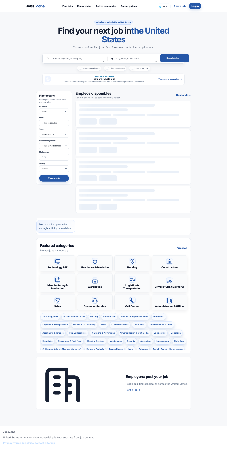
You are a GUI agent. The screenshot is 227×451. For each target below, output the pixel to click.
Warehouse (95, 286)
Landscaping (162, 341)
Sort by (42, 163)
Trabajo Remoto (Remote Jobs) (168, 349)
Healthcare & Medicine (95, 267)
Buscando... (183, 95)
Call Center (132, 306)
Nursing (132, 267)
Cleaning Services (95, 341)
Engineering (160, 333)
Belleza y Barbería (95, 349)
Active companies (106, 6)
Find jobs (67, 6)
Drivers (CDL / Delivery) (169, 286)
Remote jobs (84, 6)
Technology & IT (57, 267)
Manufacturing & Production (57, 287)
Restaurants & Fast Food (70, 341)
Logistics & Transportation (132, 287)
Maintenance (116, 341)
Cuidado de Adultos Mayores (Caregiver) (61, 349)
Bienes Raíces (116, 349)
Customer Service (95, 306)
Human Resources (77, 333)
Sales (57, 306)
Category (43, 106)
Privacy (8, 443)
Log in (195, 6)
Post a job (180, 6)
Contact (39, 443)
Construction (169, 267)
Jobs (35, 6)
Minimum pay (44, 152)
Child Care (179, 341)
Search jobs (172, 58)
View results (54, 178)
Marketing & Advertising (103, 333)
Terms (17, 443)
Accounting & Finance (53, 333)
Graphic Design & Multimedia (134, 333)
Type (41, 129)
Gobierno (143, 349)
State (41, 118)
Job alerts (28, 443)
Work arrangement (47, 141)
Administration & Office (169, 306)
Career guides (129, 6)
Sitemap (50, 443)
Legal (130, 349)
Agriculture (145, 341)
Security (131, 341)
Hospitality (47, 341)
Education (176, 333)
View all (182, 248)
